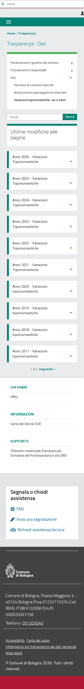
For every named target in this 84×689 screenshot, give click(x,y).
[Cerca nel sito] (3, 4)
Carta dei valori (38, 640)
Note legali (14, 653)
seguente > (47, 369)
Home (11, 33)
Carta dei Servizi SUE (25, 424)
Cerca (69, 116)
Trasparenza (27, 33)
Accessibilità (15, 640)
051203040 (32, 623)
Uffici (14, 397)
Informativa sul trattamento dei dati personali (41, 646)
